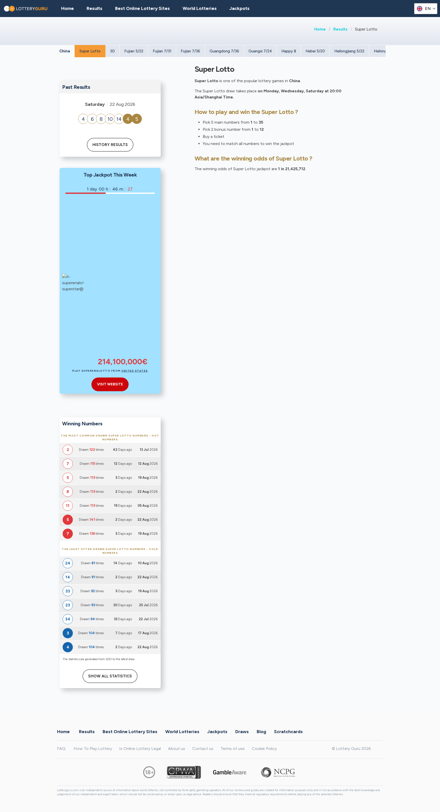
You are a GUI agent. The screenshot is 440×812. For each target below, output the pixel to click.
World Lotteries (200, 8)
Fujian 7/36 (190, 51)
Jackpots (239, 8)
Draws (242, 731)
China (64, 51)
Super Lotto (90, 51)
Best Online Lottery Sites (142, 8)
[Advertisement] (122, 279)
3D (112, 51)
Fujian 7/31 (162, 51)
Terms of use (233, 748)
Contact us (202, 748)
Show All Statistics (110, 676)
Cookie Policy (264, 748)
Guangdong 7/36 (224, 51)
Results (340, 29)
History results (110, 144)
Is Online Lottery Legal (140, 748)
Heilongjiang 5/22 (349, 51)
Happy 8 (288, 51)
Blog (261, 731)
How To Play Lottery (93, 748)
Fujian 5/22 (133, 51)
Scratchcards (288, 731)
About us (176, 748)
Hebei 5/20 (315, 51)
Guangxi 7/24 (260, 51)
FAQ (61, 748)
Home (320, 29)
